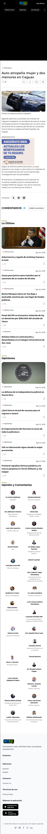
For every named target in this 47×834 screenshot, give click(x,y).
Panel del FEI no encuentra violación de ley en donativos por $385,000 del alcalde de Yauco (23, 318)
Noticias (23, 10)
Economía (35, 10)
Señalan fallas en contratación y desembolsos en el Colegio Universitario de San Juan (23, 340)
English (5, 772)
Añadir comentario (36, 208)
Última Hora (9, 10)
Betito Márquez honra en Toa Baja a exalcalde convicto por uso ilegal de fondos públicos (23, 297)
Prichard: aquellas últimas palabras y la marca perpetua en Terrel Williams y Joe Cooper (22, 468)
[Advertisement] (23, 37)
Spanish (6, 769)
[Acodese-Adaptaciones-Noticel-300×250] (23, 151)
